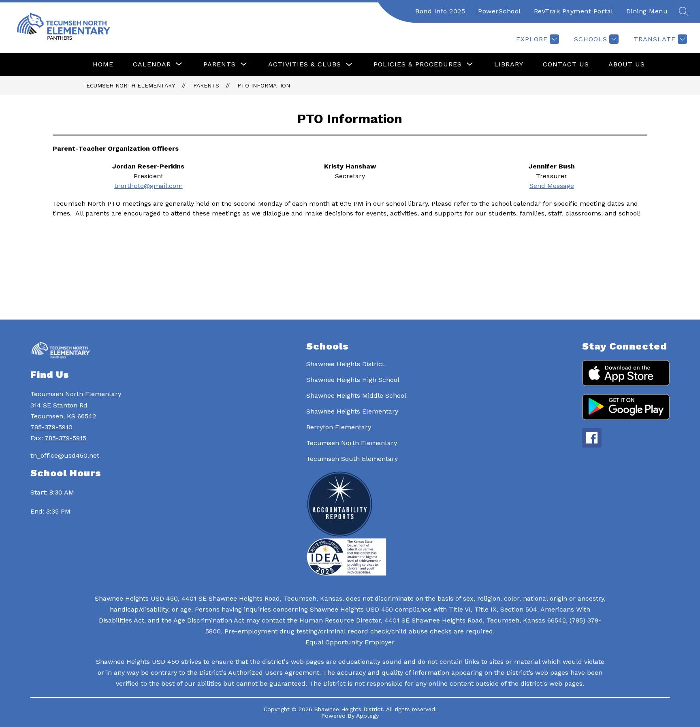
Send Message (551, 186)
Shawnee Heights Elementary (352, 411)
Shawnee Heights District (345, 364)
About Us (626, 64)
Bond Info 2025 (440, 11)
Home (103, 64)
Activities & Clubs (304, 64)
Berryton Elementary (338, 427)
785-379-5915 (65, 438)
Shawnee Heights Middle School (356, 395)
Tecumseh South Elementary (352, 459)
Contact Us (566, 64)
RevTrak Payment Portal (573, 11)
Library (508, 64)
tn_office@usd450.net (64, 455)
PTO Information (263, 85)
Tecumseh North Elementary (128, 85)
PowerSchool (499, 11)
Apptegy (367, 715)
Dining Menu (647, 11)
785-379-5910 (51, 427)
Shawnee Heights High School (352, 380)
